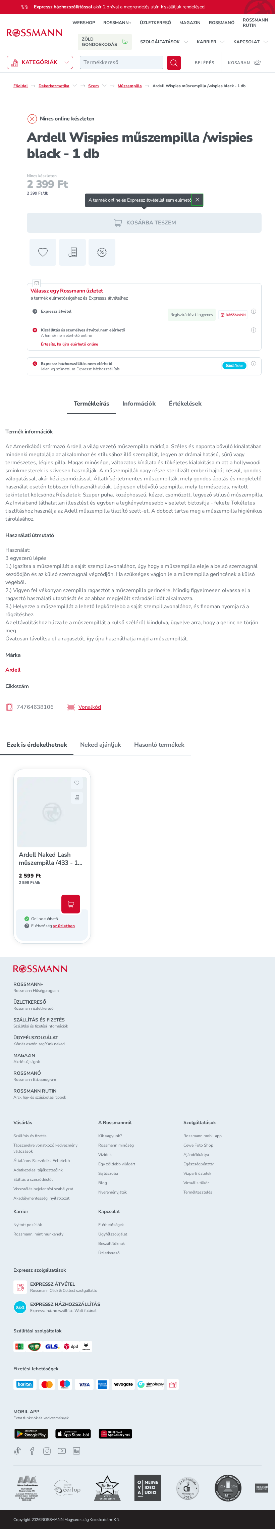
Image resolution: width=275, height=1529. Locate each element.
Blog (102, 1182)
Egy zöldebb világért (116, 1164)
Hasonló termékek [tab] (159, 745)
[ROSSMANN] (40, 969)
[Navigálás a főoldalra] (34, 33)
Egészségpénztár (198, 1164)
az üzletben (64, 926)
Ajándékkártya (196, 1154)
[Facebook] (32, 1451)
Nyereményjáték (112, 1192)
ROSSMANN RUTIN (255, 23)
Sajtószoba (108, 1173)
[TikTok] (17, 1451)
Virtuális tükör (196, 1182)
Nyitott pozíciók (27, 1224)
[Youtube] (62, 1451)
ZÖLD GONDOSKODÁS (99, 42)
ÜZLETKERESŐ (155, 23)
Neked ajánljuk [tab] (100, 745)
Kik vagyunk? (110, 1136)
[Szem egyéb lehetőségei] (104, 85)
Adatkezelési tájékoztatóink (38, 1170)
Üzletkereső (109, 1253)
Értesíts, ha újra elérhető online (69, 344)
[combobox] (121, 62)
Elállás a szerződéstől (33, 1179)
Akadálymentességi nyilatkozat (41, 1198)
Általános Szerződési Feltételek (41, 1160)
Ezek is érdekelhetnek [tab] (37, 745)
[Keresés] (174, 63)
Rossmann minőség (116, 1145)
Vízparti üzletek (197, 1173)
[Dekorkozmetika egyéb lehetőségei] (74, 85)
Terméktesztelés (197, 1192)
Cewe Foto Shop (198, 1145)
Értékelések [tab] (185, 404)
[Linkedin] (76, 1451)
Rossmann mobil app (202, 1136)
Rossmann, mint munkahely (38, 1234)
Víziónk (105, 1154)
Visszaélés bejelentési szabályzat (43, 1189)
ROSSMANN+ (117, 23)
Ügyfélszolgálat (112, 1234)
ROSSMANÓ (221, 23)
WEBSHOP (83, 23)
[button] (164, 42)
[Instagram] (47, 1451)
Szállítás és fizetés (30, 1136)
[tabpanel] (137, 567)
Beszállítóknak (111, 1243)
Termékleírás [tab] (91, 404)
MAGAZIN (190, 23)
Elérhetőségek (111, 1224)
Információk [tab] (138, 404)
